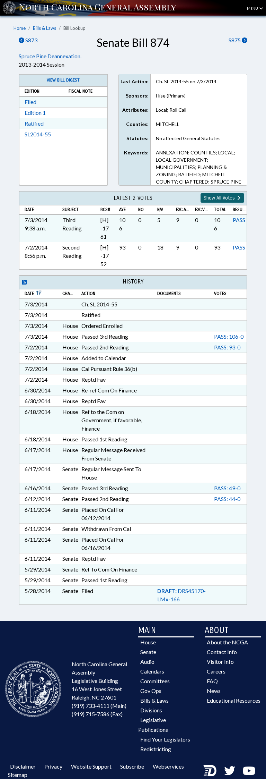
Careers (216, 671)
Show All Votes (220, 198)
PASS (239, 220)
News (214, 690)
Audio (147, 661)
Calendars (152, 671)
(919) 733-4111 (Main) (99, 705)
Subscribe (132, 766)
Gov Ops (150, 690)
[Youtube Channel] (249, 770)
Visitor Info (220, 661)
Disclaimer (23, 766)
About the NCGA (227, 642)
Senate (148, 652)
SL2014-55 (38, 134)
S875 (235, 40)
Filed (30, 102)
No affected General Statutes (188, 138)
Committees (155, 681)
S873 (30, 40)
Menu (253, 8)
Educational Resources (233, 700)
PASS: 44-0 (227, 499)
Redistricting (155, 749)
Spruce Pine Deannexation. (50, 56)
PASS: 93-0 (227, 347)
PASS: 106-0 (228, 336)
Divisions (151, 710)
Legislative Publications (153, 725)
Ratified (34, 123)
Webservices (168, 766)
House (148, 642)
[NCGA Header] (97, 7)
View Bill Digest (63, 80)
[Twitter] (229, 770)
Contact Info (222, 652)
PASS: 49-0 (227, 488)
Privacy (53, 766)
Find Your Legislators (165, 739)
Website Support (91, 766)
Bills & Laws (44, 28)
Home (20, 28)
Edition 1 (35, 112)
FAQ (212, 681)
